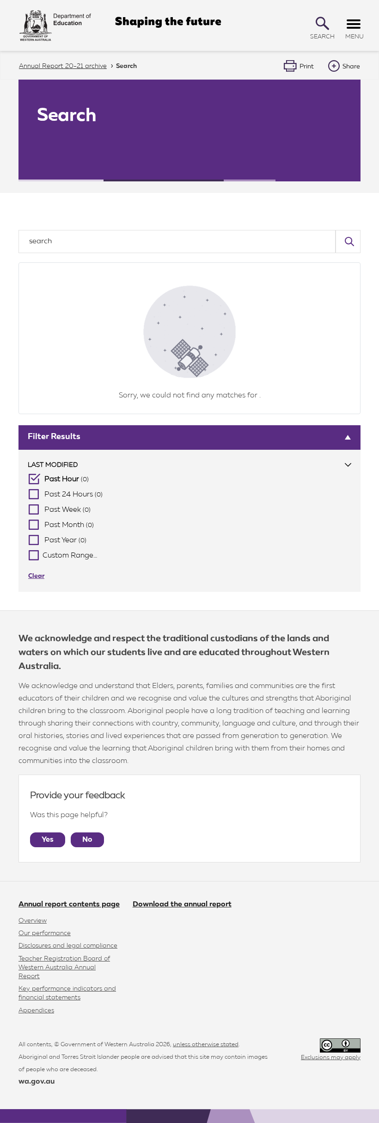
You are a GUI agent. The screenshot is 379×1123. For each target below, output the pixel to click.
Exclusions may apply (331, 1058)
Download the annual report (182, 904)
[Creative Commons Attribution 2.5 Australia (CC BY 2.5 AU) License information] (340, 1045)
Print (307, 66)
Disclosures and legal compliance (67, 946)
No (87, 840)
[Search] (348, 241)
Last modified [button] (53, 465)
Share (351, 66)
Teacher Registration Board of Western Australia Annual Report (64, 967)
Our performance (44, 933)
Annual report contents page (69, 904)
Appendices (36, 1010)
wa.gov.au (36, 1082)
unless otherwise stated (205, 1045)
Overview (32, 921)
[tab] (189, 465)
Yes (48, 840)
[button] (322, 23)
